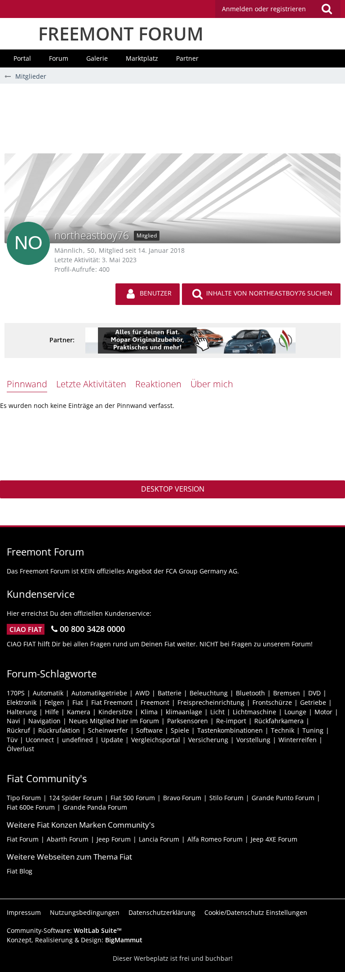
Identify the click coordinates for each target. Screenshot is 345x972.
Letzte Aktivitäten (91, 384)
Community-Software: (64, 930)
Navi (13, 721)
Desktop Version (172, 489)
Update (112, 739)
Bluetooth (250, 693)
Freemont (155, 702)
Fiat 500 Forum (133, 797)
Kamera (78, 712)
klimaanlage (184, 712)
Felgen (54, 702)
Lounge (295, 712)
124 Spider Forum (75, 797)
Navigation (44, 721)
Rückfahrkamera (279, 721)
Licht (217, 712)
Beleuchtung (209, 693)
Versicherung (208, 739)
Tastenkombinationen (230, 730)
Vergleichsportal (155, 739)
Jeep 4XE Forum (274, 839)
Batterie (169, 693)
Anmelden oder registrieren (264, 8)
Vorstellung (253, 739)
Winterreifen (298, 739)
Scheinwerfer (108, 730)
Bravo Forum (182, 797)
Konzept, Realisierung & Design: (74, 940)
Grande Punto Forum (283, 797)
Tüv (12, 739)
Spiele (180, 730)
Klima (149, 712)
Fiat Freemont (112, 702)
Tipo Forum (24, 797)
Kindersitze (115, 712)
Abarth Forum (67, 839)
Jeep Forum (114, 839)
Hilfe (52, 712)
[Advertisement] (172, 122)
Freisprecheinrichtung (210, 702)
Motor (323, 712)
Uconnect (40, 739)
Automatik (48, 693)
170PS (16, 693)
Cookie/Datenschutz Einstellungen (255, 912)
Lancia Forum (159, 839)
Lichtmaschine (254, 712)
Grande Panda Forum (95, 807)
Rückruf (18, 730)
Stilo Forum (226, 797)
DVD (314, 693)
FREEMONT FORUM (120, 33)
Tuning (312, 730)
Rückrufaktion (59, 730)
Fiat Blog (19, 871)
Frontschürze (272, 702)
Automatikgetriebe (99, 693)
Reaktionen (158, 384)
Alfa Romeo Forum (215, 839)
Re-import (231, 721)
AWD (142, 693)
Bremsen (286, 693)
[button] (278, 9)
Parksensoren (187, 721)
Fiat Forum (23, 839)
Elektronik (21, 702)
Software (149, 730)
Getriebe (313, 702)
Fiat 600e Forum (31, 807)
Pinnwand (27, 384)
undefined (77, 739)
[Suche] (327, 9)
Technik (282, 730)
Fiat (77, 702)
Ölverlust (20, 748)
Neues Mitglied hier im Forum (114, 721)
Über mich (211, 384)
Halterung (22, 712)
